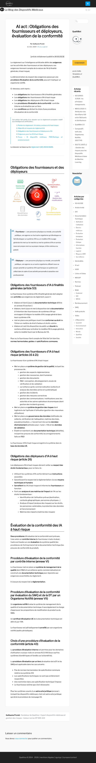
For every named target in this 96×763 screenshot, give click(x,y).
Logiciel (44, 47)
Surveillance (80, 257)
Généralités (79, 261)
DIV (76, 212)
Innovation (79, 329)
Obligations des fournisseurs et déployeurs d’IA (35, 131)
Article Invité (79, 207)
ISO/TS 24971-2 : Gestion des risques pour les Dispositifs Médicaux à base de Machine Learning (81, 153)
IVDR (77, 269)
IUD (77, 296)
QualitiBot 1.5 (80, 125)
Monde (78, 331)
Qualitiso (79, 334)
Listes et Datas (80, 273)
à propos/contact (70, 757)
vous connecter (21, 738)
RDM (77, 290)
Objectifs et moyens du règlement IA (31, 128)
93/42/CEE (79, 203)
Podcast (78, 286)
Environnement (81, 326)
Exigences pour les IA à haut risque (30, 134)
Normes (78, 282)
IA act (40, 47)
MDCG (78, 299)
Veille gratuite (80, 311)
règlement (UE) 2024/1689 (42, 147)
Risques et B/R (80, 254)
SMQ (77, 307)
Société (78, 337)
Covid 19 (79, 323)
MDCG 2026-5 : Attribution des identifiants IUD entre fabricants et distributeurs (81, 114)
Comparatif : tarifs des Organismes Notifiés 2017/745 (79, 134)
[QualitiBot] (77, 39)
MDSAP (78, 278)
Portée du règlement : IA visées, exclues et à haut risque (38, 125)
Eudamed (79, 293)
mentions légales (47, 757)
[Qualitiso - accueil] (9, 3)
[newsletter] (77, 181)
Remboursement (81, 303)
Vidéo (77, 316)
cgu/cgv (58, 757)
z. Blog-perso (79, 320)
